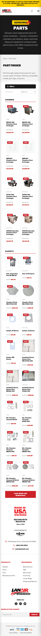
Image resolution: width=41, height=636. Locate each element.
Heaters (5, 567)
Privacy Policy (13, 632)
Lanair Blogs (27, 578)
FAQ (24, 570)
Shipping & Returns (30, 581)
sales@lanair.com (22, 549)
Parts (4, 570)
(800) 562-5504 (22, 545)
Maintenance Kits (9, 575)
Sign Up (34, 614)
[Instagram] (20, 603)
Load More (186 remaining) (20, 494)
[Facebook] (16, 603)
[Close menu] (36, 11)
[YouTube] (25, 603)
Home (5, 58)
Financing (26, 575)
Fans (4, 573)
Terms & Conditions (26, 632)
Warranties (27, 573)
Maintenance (27, 567)
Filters (12, 86)
